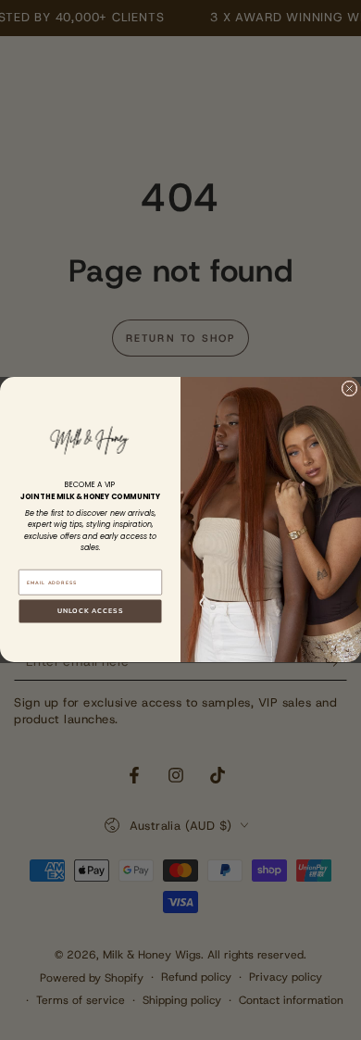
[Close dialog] (349, 388)
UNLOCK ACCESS (90, 611)
